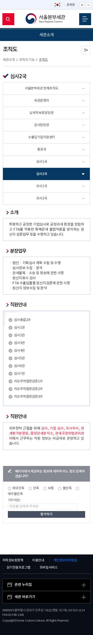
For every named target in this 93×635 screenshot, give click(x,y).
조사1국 (41, 186)
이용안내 (38, 560)
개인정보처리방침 (65, 560)
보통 (51, 488)
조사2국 (41, 198)
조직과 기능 (27, 60)
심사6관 (19, 366)
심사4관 (19, 351)
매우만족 (18, 488)
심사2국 (41, 174)
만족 (36, 488)
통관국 (41, 149)
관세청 (71, 5)
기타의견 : (14, 500)
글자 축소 (88, 5)
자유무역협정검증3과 (28, 397)
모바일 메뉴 (85, 19)
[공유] (86, 50)
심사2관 (19, 335)
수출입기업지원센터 (41, 137)
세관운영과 (41, 101)
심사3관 (19, 343)
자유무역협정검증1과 (28, 381)
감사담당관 (41, 125)
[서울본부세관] (47, 19)
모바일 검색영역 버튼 (8, 19)
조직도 (43, 60)
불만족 (67, 488)
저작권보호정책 (12, 560)
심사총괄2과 (22, 320)
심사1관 (19, 328)
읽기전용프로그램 (19, 568)
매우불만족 (15, 494)
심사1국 (41, 162)
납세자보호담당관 (41, 113)
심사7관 (19, 374)
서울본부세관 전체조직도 (41, 88)
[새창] (58, 5)
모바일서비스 (48, 568)
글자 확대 (82, 5)
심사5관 (19, 358)
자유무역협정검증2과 (28, 389)
